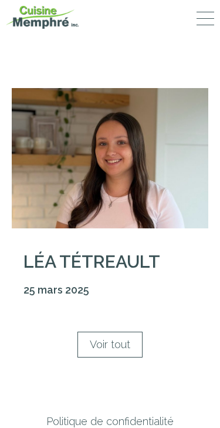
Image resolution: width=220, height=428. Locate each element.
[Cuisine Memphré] (42, 17)
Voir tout (110, 344)
